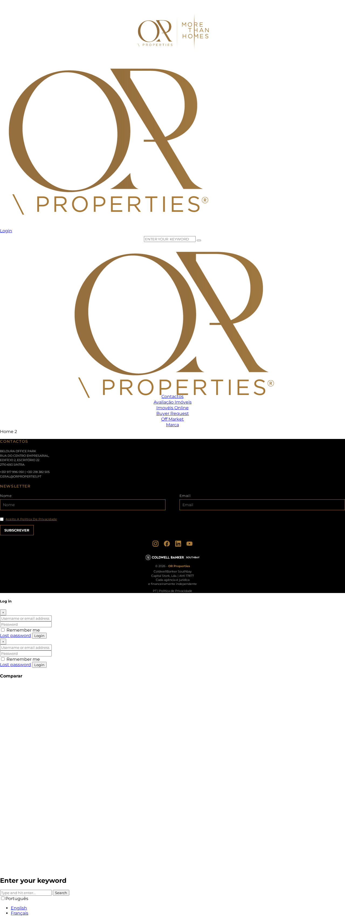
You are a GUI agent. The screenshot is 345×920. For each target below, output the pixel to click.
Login (39, 635)
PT (155, 591)
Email (185, 495)
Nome (6, 495)
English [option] (19, 908)
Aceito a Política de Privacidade (31, 519)
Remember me (22, 630)
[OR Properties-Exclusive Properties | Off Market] (107, 225)
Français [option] (19, 913)
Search (61, 893)
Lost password (15, 635)
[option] (178, 908)
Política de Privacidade (175, 591)
